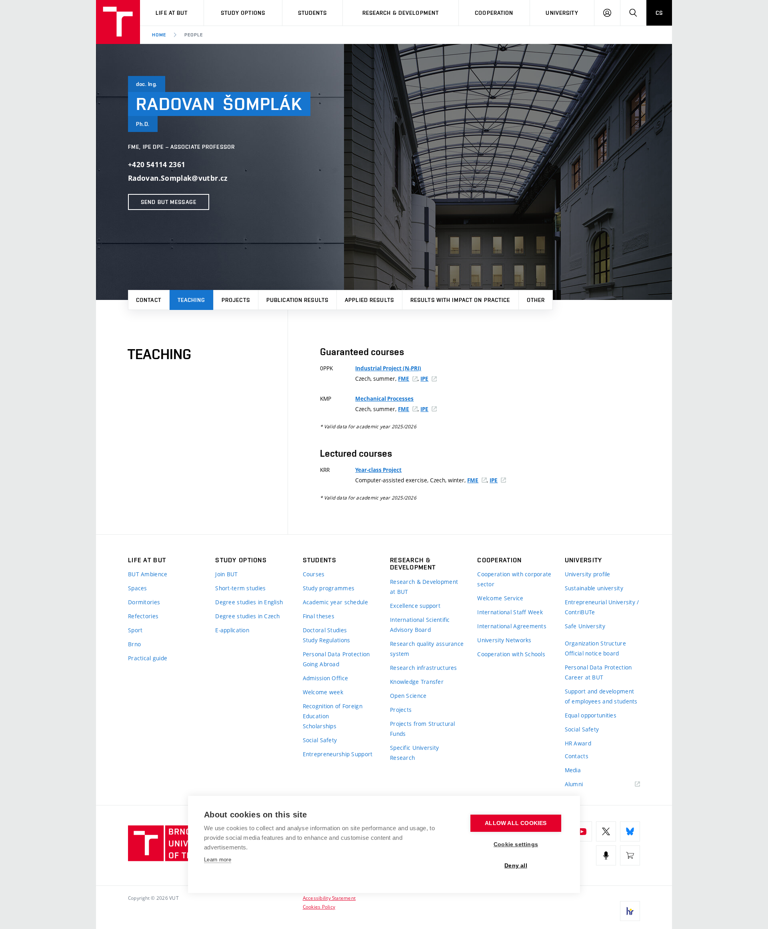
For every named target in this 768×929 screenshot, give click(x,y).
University (562, 13)
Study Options (243, 13)
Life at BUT (172, 13)
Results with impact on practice (460, 300)
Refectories (143, 616)
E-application (232, 630)
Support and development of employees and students (601, 696)
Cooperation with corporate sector (514, 579)
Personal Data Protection (336, 654)
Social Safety (320, 740)
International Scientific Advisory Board (420, 624)
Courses (314, 574)
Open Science (408, 695)
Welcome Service (500, 598)
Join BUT (226, 574)
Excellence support (415, 605)
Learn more (217, 860)
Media (573, 770)
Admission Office (325, 678)
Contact (148, 300)
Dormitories (144, 602)
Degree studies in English (249, 602)
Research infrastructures (423, 667)
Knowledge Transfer (417, 681)
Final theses (318, 616)
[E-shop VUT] (630, 855)
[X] (606, 831)
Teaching (191, 300)
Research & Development (400, 13)
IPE (424, 378)
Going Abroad (321, 664)
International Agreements (511, 626)
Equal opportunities (590, 715)
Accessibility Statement (329, 898)
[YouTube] (582, 831)
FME (403, 378)
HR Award (578, 743)
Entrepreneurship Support (338, 754)
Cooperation (494, 13)
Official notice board (592, 653)
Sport (135, 630)
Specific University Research (414, 752)
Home (159, 35)
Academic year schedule (335, 602)
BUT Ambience (147, 574)
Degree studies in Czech (247, 616)
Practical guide (147, 658)
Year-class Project (378, 469)
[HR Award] (630, 911)
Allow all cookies (515, 823)
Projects (236, 300)
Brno (134, 644)
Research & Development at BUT (424, 586)
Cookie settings (516, 844)
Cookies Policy (319, 906)
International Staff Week (510, 612)
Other (536, 300)
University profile (587, 574)
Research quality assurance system (427, 648)
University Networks (504, 640)
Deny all (515, 866)
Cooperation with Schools (511, 654)
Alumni (574, 784)
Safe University (585, 626)
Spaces (137, 588)
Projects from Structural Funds (422, 728)
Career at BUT (584, 677)
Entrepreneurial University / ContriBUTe (602, 607)
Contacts (576, 756)
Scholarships (319, 726)
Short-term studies (240, 588)
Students (312, 13)
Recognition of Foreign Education (332, 711)
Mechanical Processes (384, 398)
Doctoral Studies (325, 630)
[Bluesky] (630, 831)
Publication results (297, 300)
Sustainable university (594, 588)
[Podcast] (606, 855)
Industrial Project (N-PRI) (388, 368)
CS (659, 13)
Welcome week (323, 692)
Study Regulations (326, 640)
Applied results (369, 300)
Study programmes (328, 588)
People (193, 35)
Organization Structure (595, 643)
